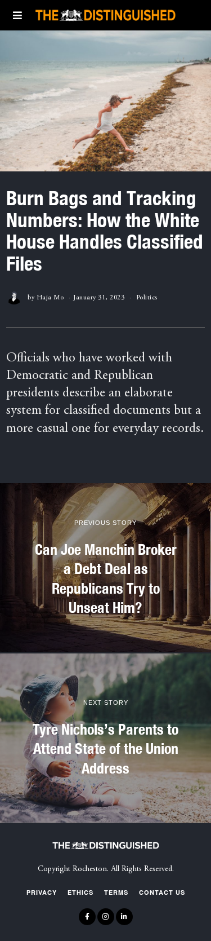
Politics (147, 297)
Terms (116, 892)
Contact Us (162, 892)
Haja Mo (50, 297)
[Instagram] (105, 916)
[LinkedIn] (124, 916)
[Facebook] (87, 916)
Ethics (80, 892)
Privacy (41, 892)
